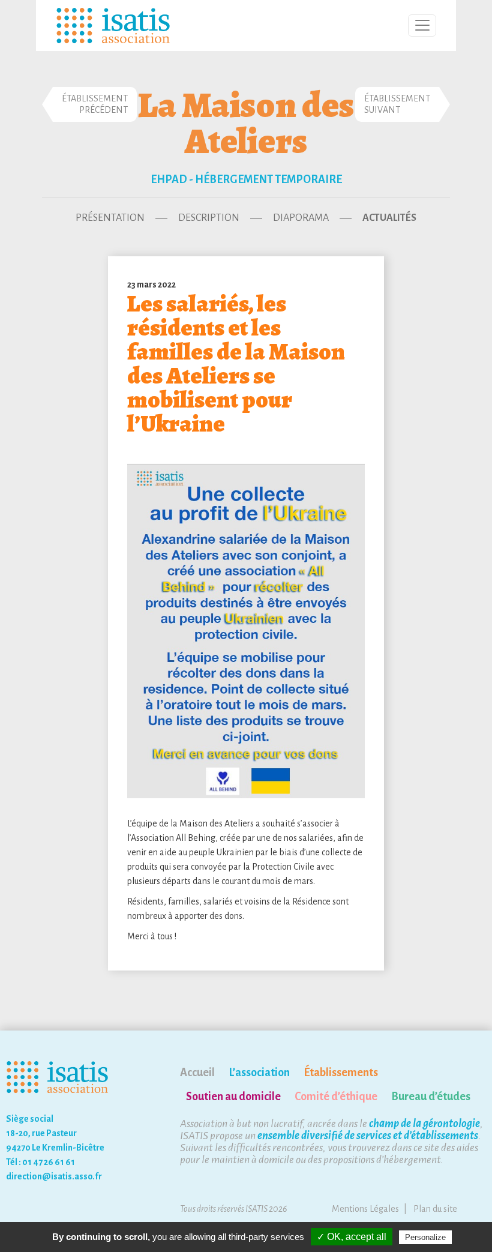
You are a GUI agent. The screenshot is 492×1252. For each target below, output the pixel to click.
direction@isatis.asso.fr (54, 1176)
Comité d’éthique (336, 1097)
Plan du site (435, 1209)
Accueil (197, 1073)
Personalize (425, 1237)
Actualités (389, 217)
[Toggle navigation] (422, 25)
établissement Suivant (397, 104)
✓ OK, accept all (351, 1237)
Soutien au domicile (233, 1097)
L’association (259, 1073)
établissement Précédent (95, 104)
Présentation (110, 217)
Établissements (341, 1073)
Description (208, 217)
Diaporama (301, 217)
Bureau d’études (430, 1097)
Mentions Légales (365, 1209)
